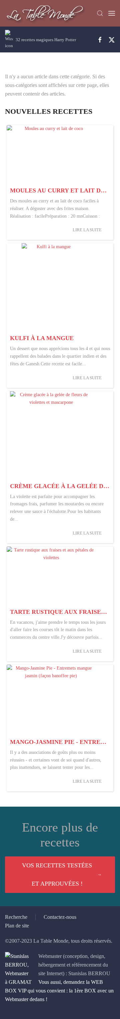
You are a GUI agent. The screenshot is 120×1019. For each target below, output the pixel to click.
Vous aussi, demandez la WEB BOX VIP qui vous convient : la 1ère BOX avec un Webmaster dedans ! (59, 990)
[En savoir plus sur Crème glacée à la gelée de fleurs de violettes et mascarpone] (51, 435)
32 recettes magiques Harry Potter (46, 39)
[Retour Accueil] (45, 13)
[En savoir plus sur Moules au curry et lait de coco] (51, 154)
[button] (100, 13)
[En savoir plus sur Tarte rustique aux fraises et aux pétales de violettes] (51, 575)
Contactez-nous (60, 917)
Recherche (16, 917)
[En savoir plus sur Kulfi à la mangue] (51, 287)
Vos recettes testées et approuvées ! (57, 874)
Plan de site (17, 925)
